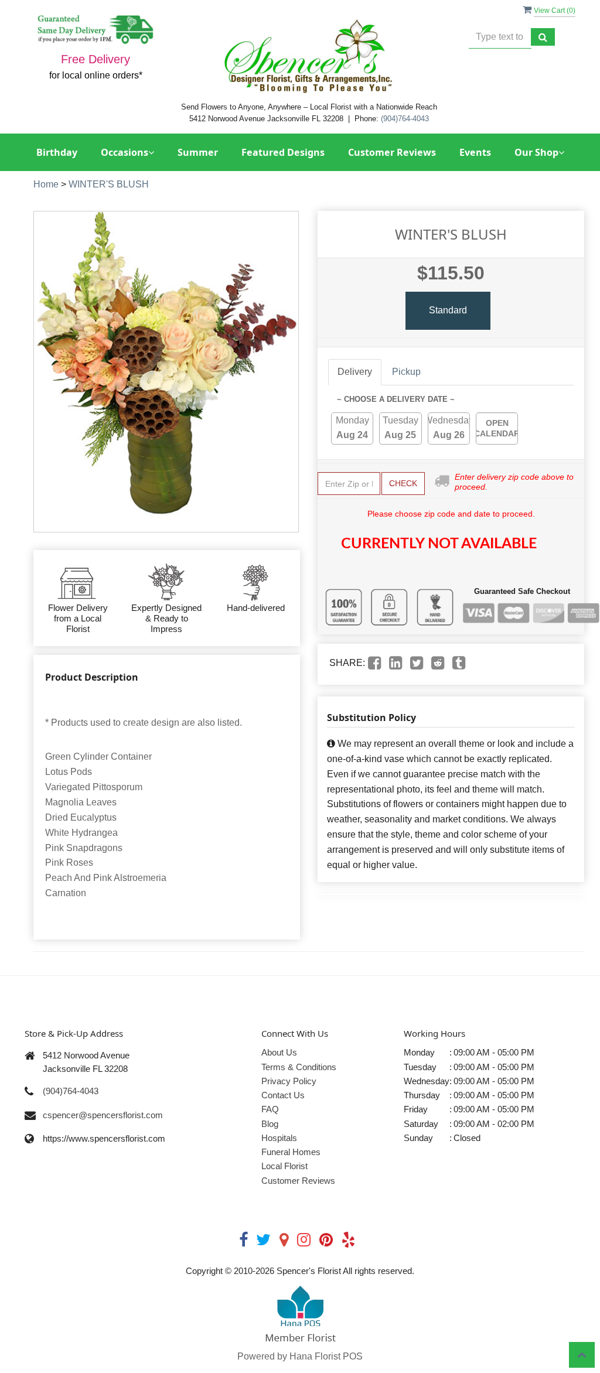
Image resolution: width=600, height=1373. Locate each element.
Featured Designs (283, 152)
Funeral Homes (291, 1152)
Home (46, 184)
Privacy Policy (288, 1081)
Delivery (355, 372)
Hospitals (279, 1138)
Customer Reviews (392, 152)
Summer (198, 152)
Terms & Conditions (298, 1067)
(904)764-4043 (405, 118)
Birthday (56, 152)
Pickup (406, 372)
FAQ (270, 1109)
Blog (269, 1124)
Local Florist (284, 1166)
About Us (279, 1052)
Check (403, 483)
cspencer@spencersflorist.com (103, 1115)
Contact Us (283, 1095)
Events (475, 152)
